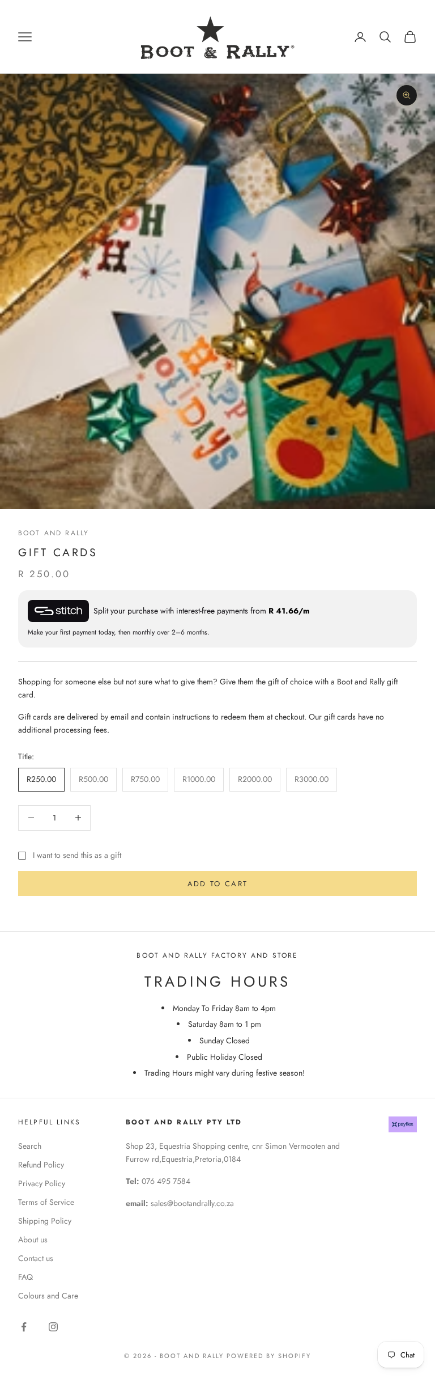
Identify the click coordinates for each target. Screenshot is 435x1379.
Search (29, 1146)
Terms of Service (46, 1202)
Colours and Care (48, 1295)
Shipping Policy (44, 1220)
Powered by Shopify (269, 1355)
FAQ (25, 1277)
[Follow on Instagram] (53, 1327)
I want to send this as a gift (77, 855)
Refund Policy (41, 1164)
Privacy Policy (41, 1183)
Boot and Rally (53, 533)
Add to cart (217, 883)
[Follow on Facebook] (23, 1327)
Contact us (35, 1258)
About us (33, 1239)
